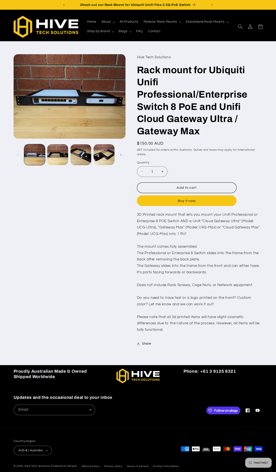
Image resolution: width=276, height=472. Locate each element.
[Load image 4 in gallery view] (104, 154)
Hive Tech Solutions (37, 466)
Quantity (143, 162)
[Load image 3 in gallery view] (81, 154)
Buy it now (187, 201)
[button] (108, 22)
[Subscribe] (90, 410)
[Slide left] (18, 155)
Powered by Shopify (64, 466)
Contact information (166, 466)
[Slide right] (120, 155)
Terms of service (138, 466)
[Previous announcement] (64, 5)
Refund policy (91, 466)
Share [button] (146, 343)
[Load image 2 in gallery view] (57, 154)
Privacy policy (113, 466)
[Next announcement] (212, 5)
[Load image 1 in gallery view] (34, 154)
